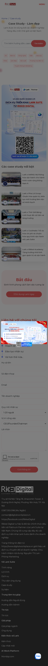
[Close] (44, 323)
